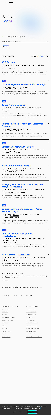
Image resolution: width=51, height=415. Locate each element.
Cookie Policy (37, 408)
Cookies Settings (19, 412)
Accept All (32, 412)
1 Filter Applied (9, 56)
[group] (25, 68)
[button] (4, 81)
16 (27, 295)
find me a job (5, 281)
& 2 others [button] (13, 151)
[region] (25, 409)
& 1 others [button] (10, 68)
